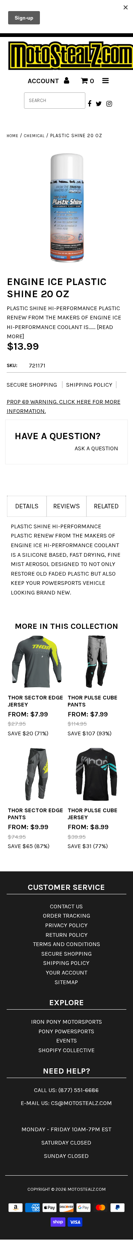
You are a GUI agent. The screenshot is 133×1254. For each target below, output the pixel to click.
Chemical (34, 135)
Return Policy (66, 934)
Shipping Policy (89, 384)
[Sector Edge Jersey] (36, 661)
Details (26, 506)
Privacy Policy (66, 925)
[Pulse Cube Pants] (96, 661)
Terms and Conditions (66, 944)
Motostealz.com (87, 1189)
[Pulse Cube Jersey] (96, 774)
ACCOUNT (44, 81)
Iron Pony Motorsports (66, 1021)
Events (66, 1040)
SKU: (12, 365)
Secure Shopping (32, 384)
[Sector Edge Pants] (36, 774)
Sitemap (66, 982)
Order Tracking (66, 915)
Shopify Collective (66, 1050)
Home (12, 135)
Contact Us (66, 906)
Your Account (66, 972)
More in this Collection (66, 626)
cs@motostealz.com (81, 1102)
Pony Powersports (66, 1031)
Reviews (66, 506)
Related (106, 506)
